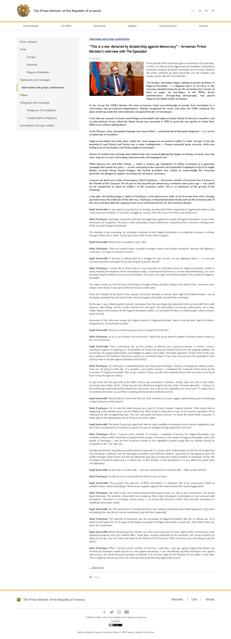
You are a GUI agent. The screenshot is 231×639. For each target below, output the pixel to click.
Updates (132, 25)
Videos (24, 95)
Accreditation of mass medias (37, 125)
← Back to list (96, 567)
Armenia (203, 25)
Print (96, 577)
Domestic (32, 64)
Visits (23, 49)
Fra (213, 10)
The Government (167, 25)
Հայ (200, 10)
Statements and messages (35, 79)
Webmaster (177, 599)
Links (194, 599)
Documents (100, 25)
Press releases (28, 41)
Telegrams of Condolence (41, 110)
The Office (66, 25)
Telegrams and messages (35, 102)
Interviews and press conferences (43, 87)
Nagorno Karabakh (38, 72)
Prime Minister (30, 25)
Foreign (31, 57)
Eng (193, 10)
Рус (206, 10)
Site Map (210, 599)
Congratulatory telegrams (42, 117)
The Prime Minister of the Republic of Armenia (54, 599)
